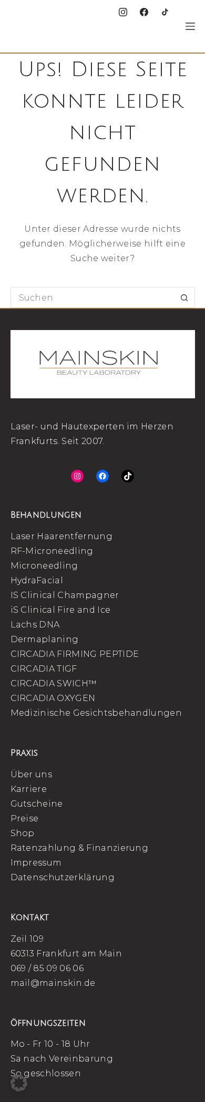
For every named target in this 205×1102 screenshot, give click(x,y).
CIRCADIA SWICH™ (54, 683)
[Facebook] (144, 12)
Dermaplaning (45, 639)
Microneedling (44, 566)
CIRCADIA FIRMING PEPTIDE (75, 654)
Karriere (29, 789)
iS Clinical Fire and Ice (61, 610)
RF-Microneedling (52, 551)
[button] (19, 1083)
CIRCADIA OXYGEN (53, 698)
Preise (25, 818)
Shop (23, 833)
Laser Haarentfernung (61, 536)
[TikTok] (165, 12)
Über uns (32, 774)
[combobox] (93, 297)
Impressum (36, 863)
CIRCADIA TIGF (44, 669)
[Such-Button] (184, 297)
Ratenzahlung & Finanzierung (80, 848)
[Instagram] (123, 12)
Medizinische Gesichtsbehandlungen (96, 713)
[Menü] (190, 26)
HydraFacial (37, 580)
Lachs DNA (35, 625)
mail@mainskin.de (53, 983)
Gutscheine (37, 804)
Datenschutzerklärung (63, 877)
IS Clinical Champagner (65, 595)
